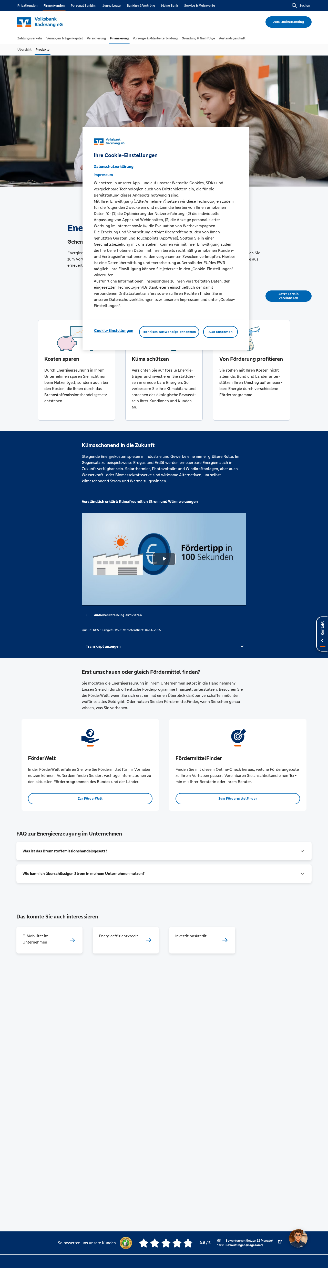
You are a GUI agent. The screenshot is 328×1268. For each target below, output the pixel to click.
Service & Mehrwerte (199, 6)
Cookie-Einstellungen (113, 330)
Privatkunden (27, 6)
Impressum (103, 174)
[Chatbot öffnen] (298, 1238)
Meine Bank (169, 6)
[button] (164, 646)
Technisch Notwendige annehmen (169, 332)
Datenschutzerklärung (114, 166)
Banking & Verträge (141, 6)
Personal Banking (83, 6)
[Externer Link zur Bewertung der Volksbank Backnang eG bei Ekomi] (280, 1243)
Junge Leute (111, 6)
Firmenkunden (54, 6)
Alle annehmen (220, 332)
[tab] (29, 38)
